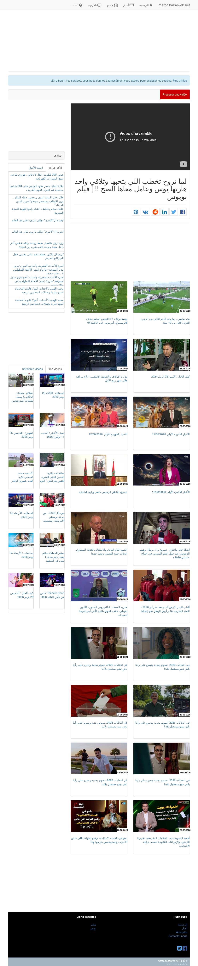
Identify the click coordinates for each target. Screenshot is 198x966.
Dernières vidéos (32, 369)
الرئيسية (144, 5)
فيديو (110, 5)
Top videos (55, 369)
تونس (93, 928)
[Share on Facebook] (183, 213)
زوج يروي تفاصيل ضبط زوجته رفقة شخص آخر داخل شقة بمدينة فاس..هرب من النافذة (37, 245)
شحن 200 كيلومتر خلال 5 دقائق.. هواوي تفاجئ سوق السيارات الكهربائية (37, 176)
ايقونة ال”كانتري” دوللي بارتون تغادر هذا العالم (38, 220)
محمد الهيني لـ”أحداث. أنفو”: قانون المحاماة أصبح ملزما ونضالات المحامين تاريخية (39, 290)
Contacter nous (177, 936)
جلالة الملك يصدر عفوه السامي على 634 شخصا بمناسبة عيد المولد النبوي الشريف (37, 188)
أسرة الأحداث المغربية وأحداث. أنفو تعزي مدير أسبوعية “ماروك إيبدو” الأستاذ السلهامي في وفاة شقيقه (37, 281)
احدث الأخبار (36, 167)
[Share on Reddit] (155, 213)
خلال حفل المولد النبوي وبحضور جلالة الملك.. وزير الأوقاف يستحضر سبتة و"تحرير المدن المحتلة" (38, 201)
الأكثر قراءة (55, 167)
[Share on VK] (145, 213)
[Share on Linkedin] (164, 213)
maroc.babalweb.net (174, 4)
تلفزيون (92, 5)
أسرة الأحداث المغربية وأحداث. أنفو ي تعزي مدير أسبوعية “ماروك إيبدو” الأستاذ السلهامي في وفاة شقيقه (38, 269)
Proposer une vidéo (175, 94)
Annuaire (181, 932)
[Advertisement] (99, 41)
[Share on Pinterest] (136, 213)
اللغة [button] (75, 5)
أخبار (126, 5)
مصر (93, 924)
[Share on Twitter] (173, 213)
